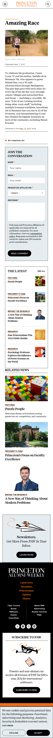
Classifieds (14, 618)
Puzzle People (15, 281)
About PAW (39, 605)
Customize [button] (7, 726)
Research (13, 331)
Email (10, 175)
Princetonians (26, 590)
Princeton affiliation (19, 188)
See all (41, 271)
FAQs (39, 615)
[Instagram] (29, 626)
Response (13, 200)
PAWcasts (13, 612)
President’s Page (16, 294)
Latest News (26, 582)
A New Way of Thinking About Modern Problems (20, 317)
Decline (13, 733)
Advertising (39, 609)
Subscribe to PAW (26, 690)
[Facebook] (23, 626)
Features (13, 278)
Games (13, 615)
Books (14, 609)
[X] (17, 626)
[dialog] (26, 722)
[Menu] (5, 4)
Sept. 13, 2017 (25, 128)
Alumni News (12, 18)
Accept (38, 733)
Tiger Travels (13, 605)
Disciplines (26, 586)
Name (10, 162)
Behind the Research (19, 311)
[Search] (47, 4)
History (27, 598)
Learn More (26, 555)
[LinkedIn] (34, 626)
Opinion (26, 594)
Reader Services (39, 612)
